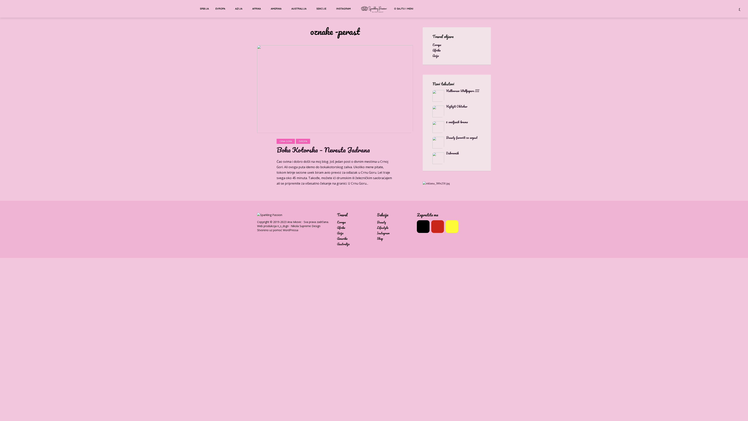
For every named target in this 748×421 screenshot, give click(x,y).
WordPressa (290, 230)
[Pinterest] (437, 226)
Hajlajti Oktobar (456, 106)
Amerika (276, 8)
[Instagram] (423, 226)
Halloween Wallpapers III (462, 90)
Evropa (220, 8)
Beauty (381, 222)
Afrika (256, 8)
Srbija (204, 8)
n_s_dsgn (283, 226)
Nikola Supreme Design (305, 226)
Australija (298, 8)
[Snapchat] (452, 226)
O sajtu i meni (403, 8)
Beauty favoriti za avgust (461, 137)
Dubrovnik (452, 153)
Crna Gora (286, 141)
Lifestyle (382, 228)
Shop (380, 239)
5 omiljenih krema (457, 122)
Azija (238, 8)
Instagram (343, 8)
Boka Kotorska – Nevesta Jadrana (323, 150)
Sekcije (321, 8)
